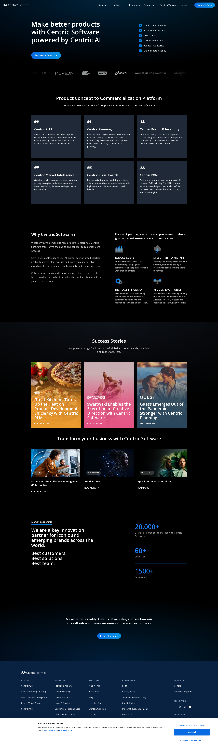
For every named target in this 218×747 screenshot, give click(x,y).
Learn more (40, 155)
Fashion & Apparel (63, 685)
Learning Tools (96, 703)
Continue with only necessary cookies (192, 725)
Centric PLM (27, 685)
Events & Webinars (169, 5)
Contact (177, 685)
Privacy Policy (48, 730)
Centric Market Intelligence (34, 697)
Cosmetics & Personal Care (67, 708)
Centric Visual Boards (31, 703)
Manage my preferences (190, 740)
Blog (91, 697)
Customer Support (183, 691)
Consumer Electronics (65, 714)
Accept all (191, 732)
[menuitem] (36, 686)
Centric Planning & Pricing (33, 691)
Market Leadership (41, 521)
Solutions (103, 5)
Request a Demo (204, 5)
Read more (40, 423)
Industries (118, 5)
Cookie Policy (65, 730)
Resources (149, 5)
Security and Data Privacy (134, 697)
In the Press (94, 691)
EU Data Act (127, 714)
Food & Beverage (63, 691)
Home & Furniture (63, 703)
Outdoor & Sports (63, 697)
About (184, 5)
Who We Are (94, 685)
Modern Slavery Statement (134, 708)
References (134, 5)
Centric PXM (27, 708)
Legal (124, 685)
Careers (92, 714)
